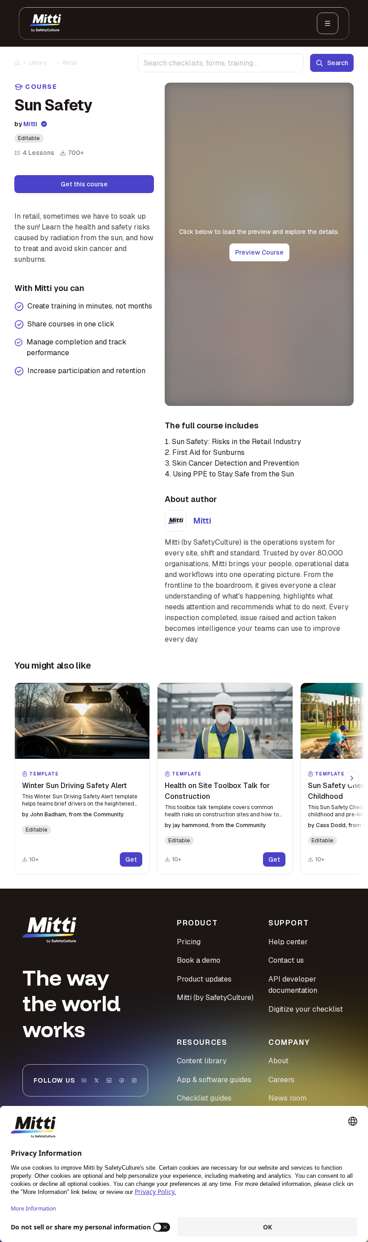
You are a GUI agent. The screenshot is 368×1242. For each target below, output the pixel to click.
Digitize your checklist (305, 1009)
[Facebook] (121, 1080)
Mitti (30, 124)
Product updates (204, 979)
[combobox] (220, 63)
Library (37, 62)
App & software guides (214, 1079)
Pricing (189, 942)
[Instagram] (134, 1080)
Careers (281, 1079)
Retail (69, 62)
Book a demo (198, 960)
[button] (82, 778)
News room (287, 1098)
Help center (288, 942)
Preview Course (259, 252)
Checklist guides (204, 1098)
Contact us (286, 960)
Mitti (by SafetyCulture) (215, 997)
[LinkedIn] (109, 1080)
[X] (96, 1080)
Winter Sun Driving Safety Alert (74, 785)
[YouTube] (84, 1080)
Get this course (84, 184)
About (278, 1061)
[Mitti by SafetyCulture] (45, 23)
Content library (202, 1061)
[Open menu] (327, 23)
